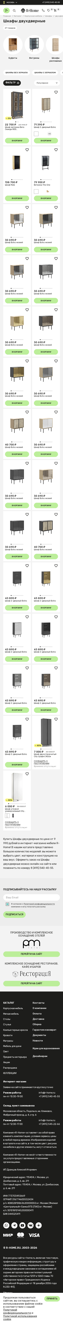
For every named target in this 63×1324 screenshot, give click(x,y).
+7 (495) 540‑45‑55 (51, 2)
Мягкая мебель (11, 1014)
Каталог (8, 1003)
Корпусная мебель (13, 1008)
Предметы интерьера (15, 1057)
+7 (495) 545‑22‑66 (49, 1124)
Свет (6, 1051)
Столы (6, 1019)
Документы (39, 1035)
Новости (38, 1040)
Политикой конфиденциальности (39, 904)
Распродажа (10, 1068)
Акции (6, 1062)
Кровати (7, 1035)
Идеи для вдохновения (46, 1048)
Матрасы (8, 1041)
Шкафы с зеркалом (45, 72)
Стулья (7, 1024)
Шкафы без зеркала (16, 72)
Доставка (38, 1019)
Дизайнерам (40, 1056)
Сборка (37, 1024)
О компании (39, 1008)
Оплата (37, 1013)
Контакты (38, 1003)
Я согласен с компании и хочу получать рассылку (33, 905)
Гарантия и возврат (44, 1030)
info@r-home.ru (47, 1092)
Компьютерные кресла (15, 1030)
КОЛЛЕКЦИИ (9, 1073)
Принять (52, 1298)
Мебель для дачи (12, 1046)
